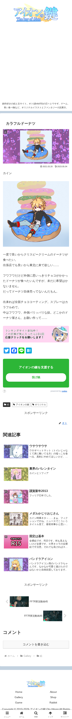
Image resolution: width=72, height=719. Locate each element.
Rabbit (53, 702)
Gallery (19, 697)
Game (18, 702)
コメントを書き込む (36, 644)
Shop (53, 697)
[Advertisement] (36, 63)
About (53, 691)
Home (18, 691)
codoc (64, 391)
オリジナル (40, 404)
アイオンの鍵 (22, 404)
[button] (61, 536)
